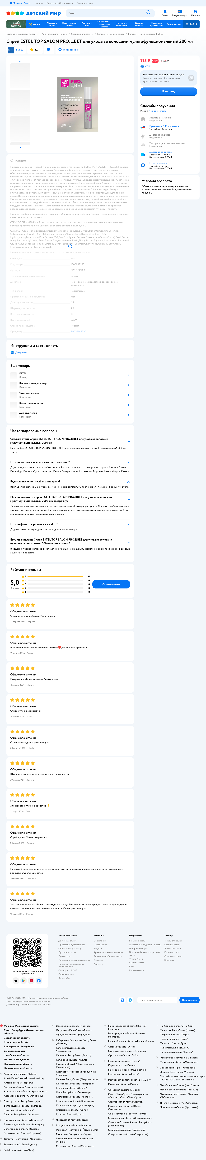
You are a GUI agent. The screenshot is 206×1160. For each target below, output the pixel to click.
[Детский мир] (33, 13)
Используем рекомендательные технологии (28, 1001)
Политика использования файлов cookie (71, 965)
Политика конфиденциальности (74, 960)
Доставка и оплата (67, 940)
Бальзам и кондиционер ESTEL (145, 34)
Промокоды (64, 956)
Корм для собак (172, 952)
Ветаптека (169, 960)
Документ (21, 352)
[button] (191, 24)
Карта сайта (64, 978)
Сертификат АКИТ (67, 970)
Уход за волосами (81, 34)
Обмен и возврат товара (70, 948)
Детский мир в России (17, 1004)
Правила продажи (67, 952)
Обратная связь (66, 974)
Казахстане (35, 1004)
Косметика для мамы (53, 34)
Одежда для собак (173, 956)
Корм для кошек (172, 944)
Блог (131, 966)
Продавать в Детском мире (71, 944)
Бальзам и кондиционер (111, 34)
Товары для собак (172, 948)
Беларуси (47, 1004)
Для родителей (27, 34)
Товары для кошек (173, 940)
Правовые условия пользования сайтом (48, 998)
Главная (10, 34)
